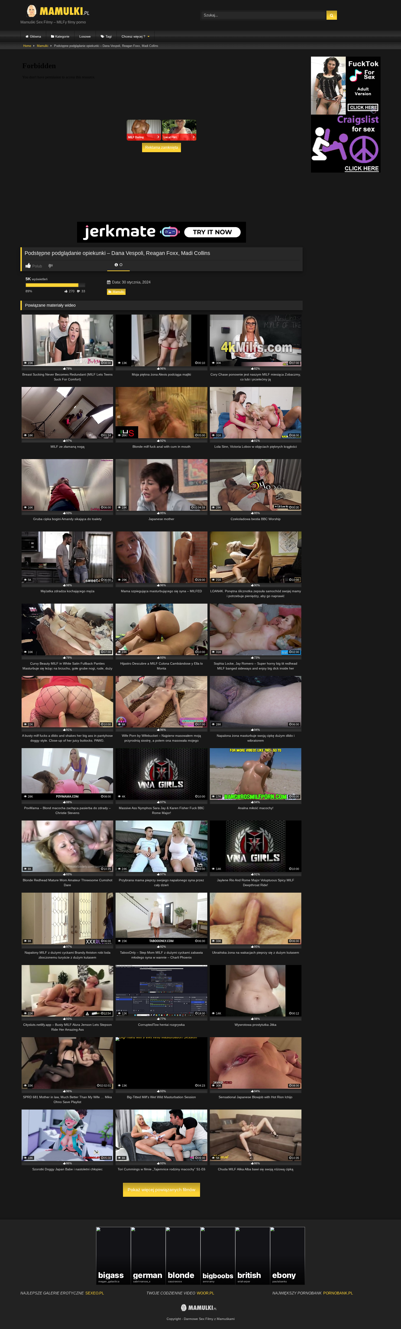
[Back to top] (387, 1315)
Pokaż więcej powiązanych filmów (161, 1189)
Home (27, 46)
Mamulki (42, 46)
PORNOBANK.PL (338, 1293)
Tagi (109, 36)
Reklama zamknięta (161, 147)
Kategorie (62, 36)
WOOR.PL (205, 1293)
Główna (35, 36)
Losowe (85, 36)
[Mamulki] (61, 11)
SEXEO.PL (94, 1293)
